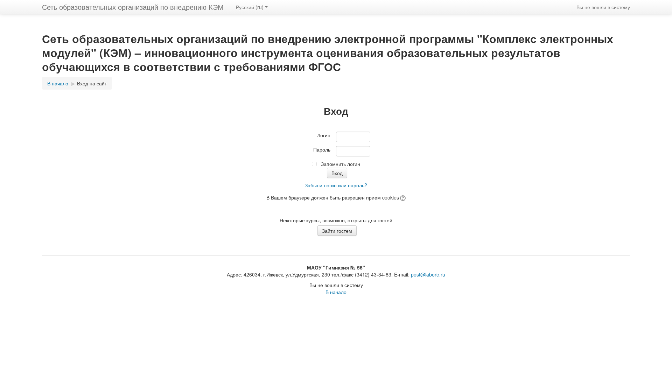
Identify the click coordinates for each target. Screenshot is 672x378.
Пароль (321, 149)
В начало (336, 291)
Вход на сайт (92, 83)
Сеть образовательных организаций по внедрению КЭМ (133, 7)
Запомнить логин (340, 163)
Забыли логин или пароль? (336, 185)
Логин (323, 135)
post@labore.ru (428, 274)
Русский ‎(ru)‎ (250, 7)
